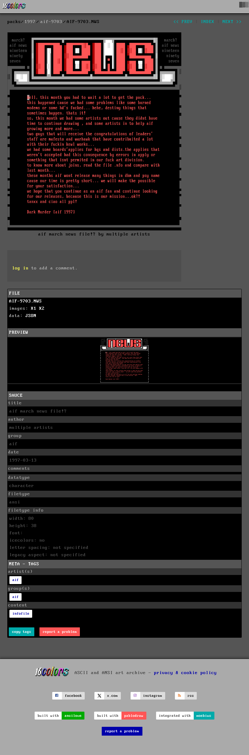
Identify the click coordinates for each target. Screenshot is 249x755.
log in (20, 268)
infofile (20, 614)
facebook (73, 696)
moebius (203, 716)
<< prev (183, 21)
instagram (152, 696)
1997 (30, 21)
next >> (232, 21)
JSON (31, 315)
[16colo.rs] (14, 6)
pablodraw (133, 716)
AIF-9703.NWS (25, 301)
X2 (42, 308)
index (207, 21)
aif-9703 (51, 21)
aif (15, 580)
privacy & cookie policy (185, 672)
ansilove (73, 716)
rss (191, 696)
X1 (33, 308)
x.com (112, 696)
